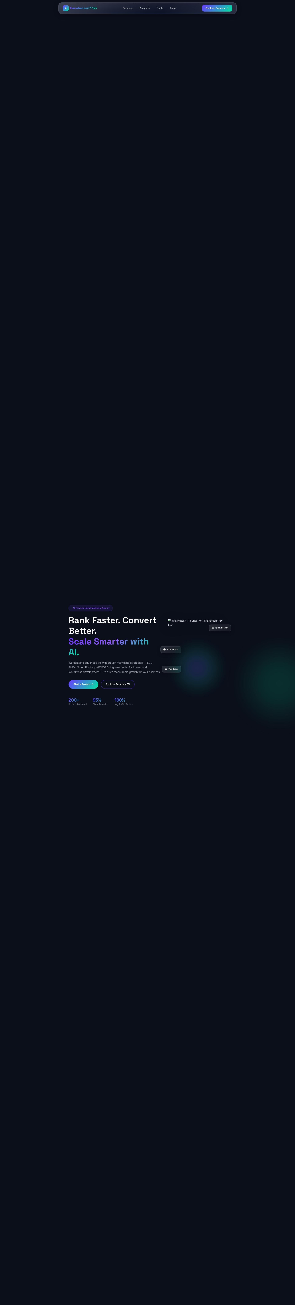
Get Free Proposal (215, 8)
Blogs (173, 8)
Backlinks (145, 8)
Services (127, 8)
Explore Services (116, 684)
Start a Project (81, 684)
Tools (160, 8)
